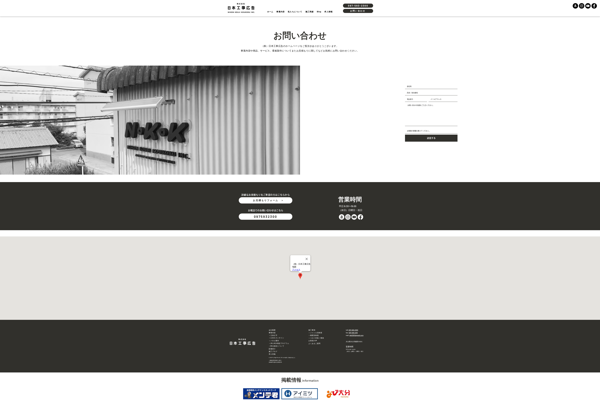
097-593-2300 (353, 330)
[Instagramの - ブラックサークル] (581, 6)
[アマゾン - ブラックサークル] (575, 6)
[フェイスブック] (360, 217)
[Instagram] (348, 217)
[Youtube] (354, 217)
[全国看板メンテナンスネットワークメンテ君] (261, 394)
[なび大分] (338, 394)
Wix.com (283, 357)
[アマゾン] (341, 217)
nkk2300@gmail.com (356, 335)
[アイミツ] (299, 394)
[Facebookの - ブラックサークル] (594, 6)
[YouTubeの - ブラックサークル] (588, 6)
